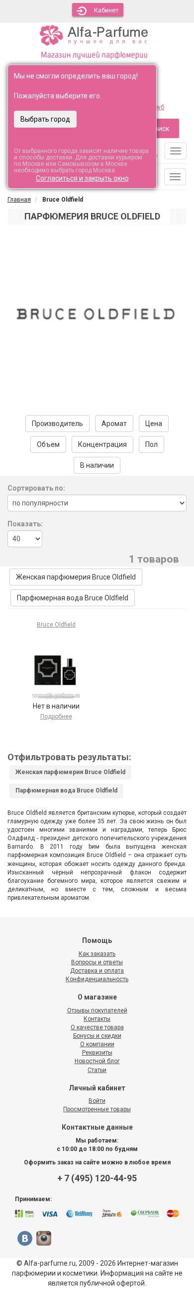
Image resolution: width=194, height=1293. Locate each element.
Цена (153, 424)
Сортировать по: (36, 488)
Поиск (159, 129)
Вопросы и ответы (97, 962)
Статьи (97, 1070)
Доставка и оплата (97, 970)
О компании (97, 1044)
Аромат (114, 424)
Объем (48, 444)
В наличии (97, 465)
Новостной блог (97, 1061)
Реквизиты (97, 1052)
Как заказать (97, 953)
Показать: (25, 524)
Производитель (57, 424)
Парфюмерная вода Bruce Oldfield (72, 598)
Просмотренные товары (97, 1109)
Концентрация (102, 444)
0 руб (157, 107)
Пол (151, 444)
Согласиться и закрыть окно (82, 178)
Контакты (97, 1018)
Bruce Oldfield (56, 624)
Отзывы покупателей (97, 1010)
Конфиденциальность (97, 979)
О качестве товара (97, 1027)
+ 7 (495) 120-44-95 (97, 1178)
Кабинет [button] (106, 10)
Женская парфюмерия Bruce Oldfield (76, 577)
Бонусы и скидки (97, 1035)
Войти (97, 1100)
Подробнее (56, 716)
